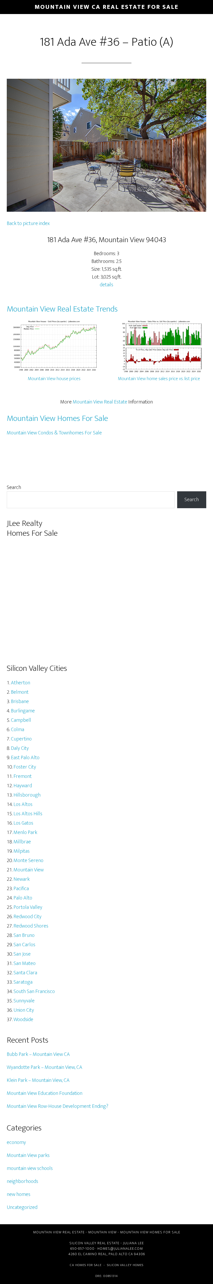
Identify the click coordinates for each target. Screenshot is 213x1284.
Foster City (25, 767)
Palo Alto (23, 897)
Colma (17, 729)
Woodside (23, 1019)
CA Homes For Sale (86, 1265)
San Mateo (25, 963)
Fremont (23, 776)
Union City (24, 1010)
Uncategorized (22, 1207)
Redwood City (28, 916)
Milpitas (22, 851)
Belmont (20, 692)
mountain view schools (30, 1168)
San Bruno (24, 935)
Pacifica (21, 888)
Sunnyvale (24, 1000)
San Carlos (24, 944)
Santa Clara (25, 972)
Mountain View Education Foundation (44, 1093)
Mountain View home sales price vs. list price (159, 379)
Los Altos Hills (28, 813)
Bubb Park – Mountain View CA (38, 1054)
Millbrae (22, 841)
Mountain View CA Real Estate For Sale (106, 7)
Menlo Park (25, 832)
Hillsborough (27, 795)
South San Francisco (34, 991)
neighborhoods (22, 1181)
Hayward (23, 785)
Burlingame (23, 710)
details (106, 284)
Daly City (20, 748)
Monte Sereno (28, 860)
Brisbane (20, 701)
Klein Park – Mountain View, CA (38, 1080)
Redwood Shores (31, 926)
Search (14, 487)
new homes (18, 1194)
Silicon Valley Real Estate (94, 1243)
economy (16, 1142)
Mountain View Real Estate (100, 402)
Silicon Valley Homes (125, 1265)
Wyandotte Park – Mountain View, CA (44, 1067)
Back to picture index (28, 223)
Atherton (20, 682)
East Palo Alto (25, 757)
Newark (22, 879)
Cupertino (21, 738)
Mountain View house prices (54, 379)
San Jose (22, 954)
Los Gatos (23, 823)
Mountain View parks (28, 1155)
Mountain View (29, 869)
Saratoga (23, 982)
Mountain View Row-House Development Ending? (57, 1106)
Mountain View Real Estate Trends (62, 309)
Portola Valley (28, 907)
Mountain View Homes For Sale (57, 418)
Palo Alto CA (121, 1254)
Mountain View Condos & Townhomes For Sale (54, 432)
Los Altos (23, 804)
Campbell (21, 720)
